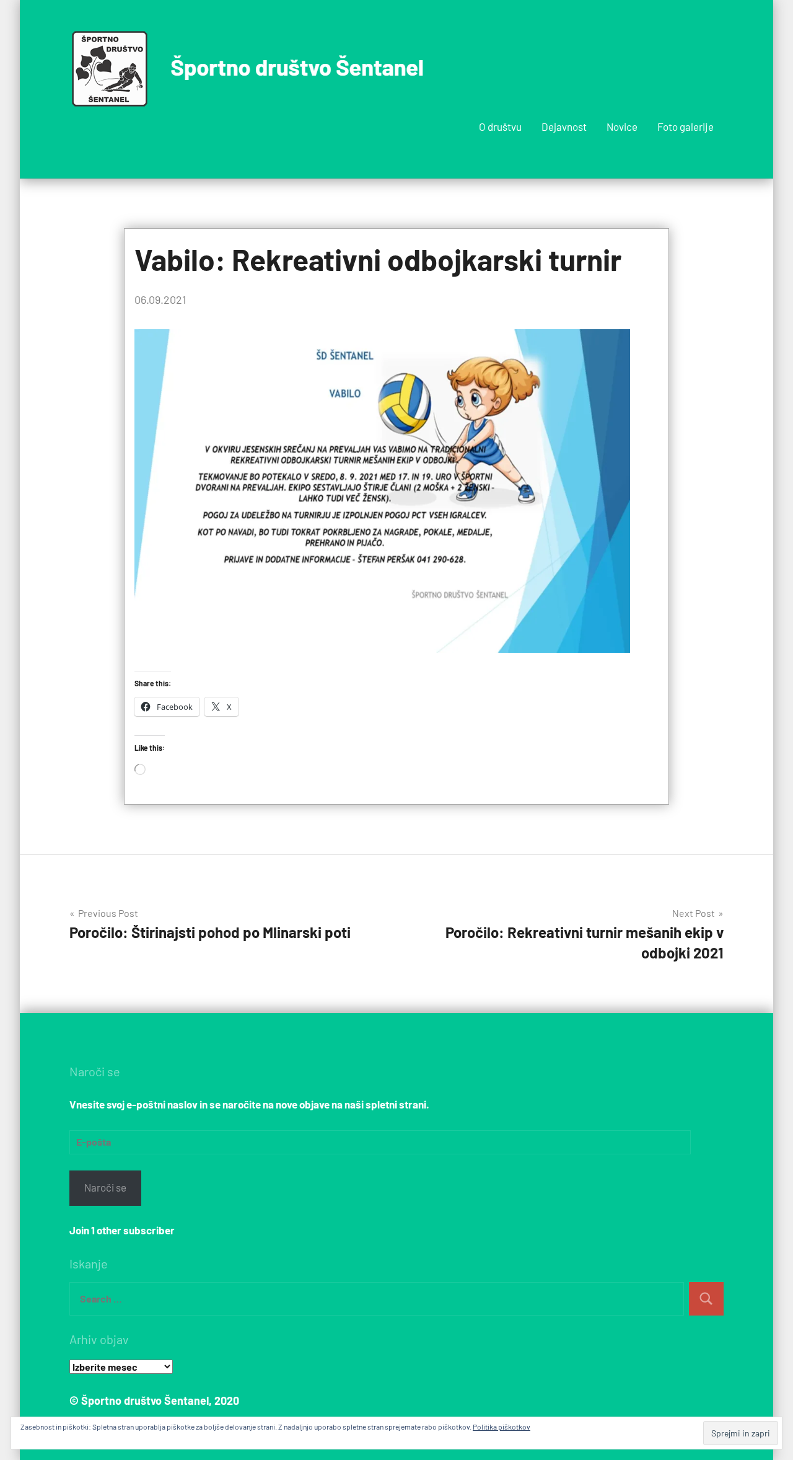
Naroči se (105, 1187)
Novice (622, 126)
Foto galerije (685, 126)
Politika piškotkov (501, 1426)
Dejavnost (564, 126)
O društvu (500, 126)
